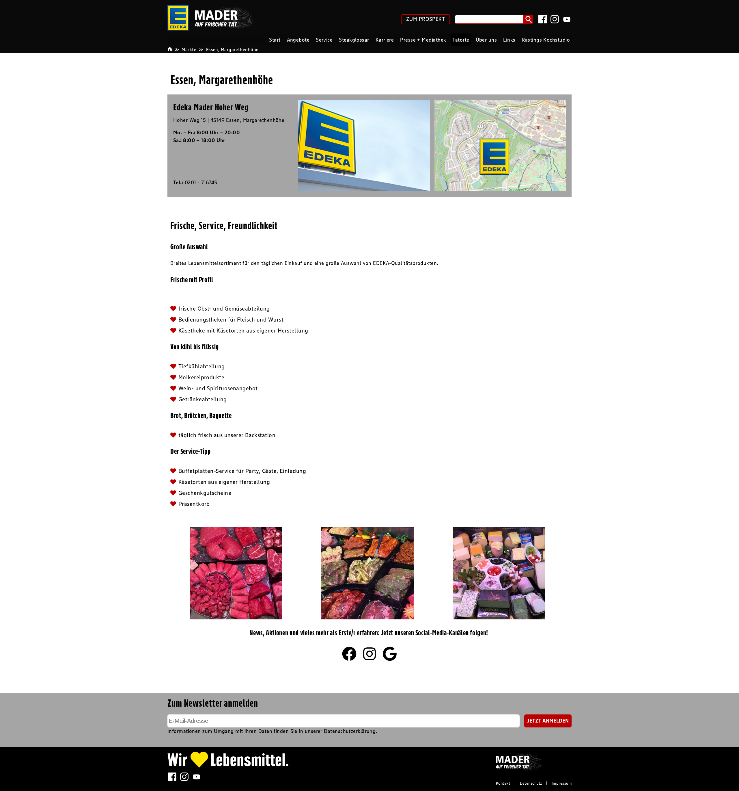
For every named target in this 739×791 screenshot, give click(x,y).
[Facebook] (542, 19)
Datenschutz (531, 783)
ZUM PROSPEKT (425, 19)
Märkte (189, 49)
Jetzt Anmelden (548, 721)
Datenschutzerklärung (350, 731)
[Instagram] (554, 19)
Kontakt (503, 783)
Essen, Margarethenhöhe (232, 49)
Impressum (562, 783)
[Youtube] (567, 19)
